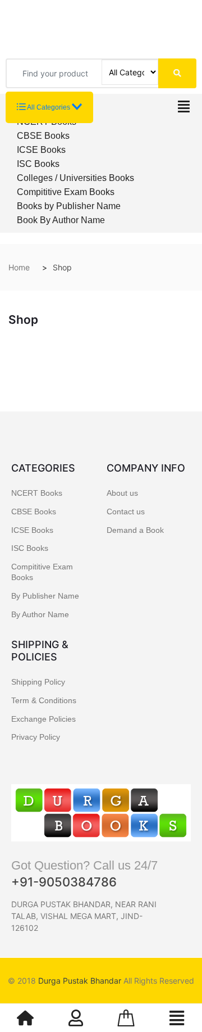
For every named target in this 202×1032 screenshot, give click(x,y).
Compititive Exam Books (65, 192)
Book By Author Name (61, 220)
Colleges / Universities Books (75, 178)
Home (19, 267)
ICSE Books (41, 150)
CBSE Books (43, 136)
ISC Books (38, 164)
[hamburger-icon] (183, 109)
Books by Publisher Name (69, 206)
